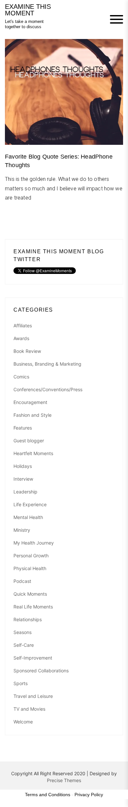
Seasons (22, 632)
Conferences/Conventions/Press (47, 389)
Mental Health (28, 517)
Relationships (27, 619)
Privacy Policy (89, 794)
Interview (23, 479)
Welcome (23, 721)
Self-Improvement (32, 658)
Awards (21, 338)
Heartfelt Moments (33, 453)
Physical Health (29, 568)
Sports (20, 683)
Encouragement (30, 402)
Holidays (22, 466)
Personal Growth (31, 555)
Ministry (21, 530)
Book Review (27, 351)
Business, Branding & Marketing (47, 364)
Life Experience (30, 504)
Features (22, 428)
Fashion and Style (32, 415)
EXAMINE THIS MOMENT (28, 9)
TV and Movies (29, 709)
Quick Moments (30, 594)
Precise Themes (64, 780)
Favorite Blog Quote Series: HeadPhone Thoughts (59, 160)
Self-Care (23, 645)
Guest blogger (28, 440)
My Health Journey (33, 543)
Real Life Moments (33, 606)
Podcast (22, 581)
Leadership (25, 491)
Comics (21, 376)
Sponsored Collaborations (41, 670)
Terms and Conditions (47, 794)
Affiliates (22, 325)
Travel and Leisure (33, 696)
